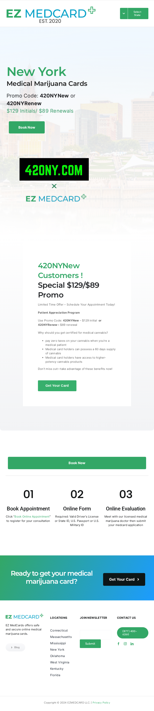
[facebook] (118, 643)
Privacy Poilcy (101, 702)
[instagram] (125, 643)
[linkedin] (132, 643)
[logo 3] (24, 614)
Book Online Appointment (31, 516)
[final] (51, 4)
